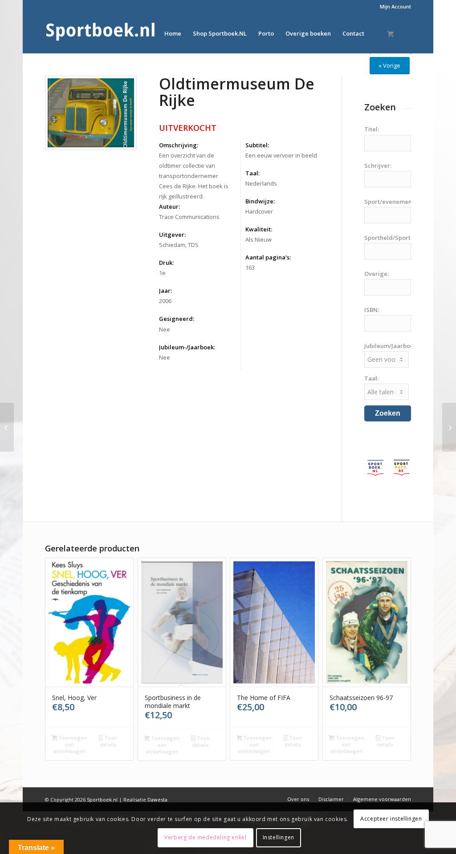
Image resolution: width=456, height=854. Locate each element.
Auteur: (169, 206)
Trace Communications (189, 217)
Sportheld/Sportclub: (394, 238)
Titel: (371, 129)
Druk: (166, 263)
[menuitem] (393, 6)
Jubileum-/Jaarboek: (187, 347)
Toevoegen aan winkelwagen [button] (70, 744)
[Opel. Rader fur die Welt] (7, 427)
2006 (165, 301)
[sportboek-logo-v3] (100, 33)
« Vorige (389, 65)
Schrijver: (377, 166)
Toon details (108, 741)
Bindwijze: (260, 201)
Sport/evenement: (389, 202)
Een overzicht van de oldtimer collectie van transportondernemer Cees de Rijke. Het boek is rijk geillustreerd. (193, 175)
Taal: (252, 173)
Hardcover (259, 211)
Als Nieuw (258, 239)
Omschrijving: (178, 145)
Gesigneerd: (176, 319)
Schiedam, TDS (179, 245)
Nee (164, 329)
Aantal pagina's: (268, 257)
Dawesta (157, 799)
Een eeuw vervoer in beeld (281, 155)
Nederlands (261, 183)
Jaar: (165, 291)
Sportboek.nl (102, 799)
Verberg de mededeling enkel (205, 837)
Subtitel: (257, 145)
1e (162, 273)
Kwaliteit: (258, 229)
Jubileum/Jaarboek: (391, 346)
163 (250, 267)
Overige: (376, 274)
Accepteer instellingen (391, 818)
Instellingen (278, 837)
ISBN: (371, 310)
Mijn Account (395, 6)
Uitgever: (172, 235)
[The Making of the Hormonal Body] (449, 427)
